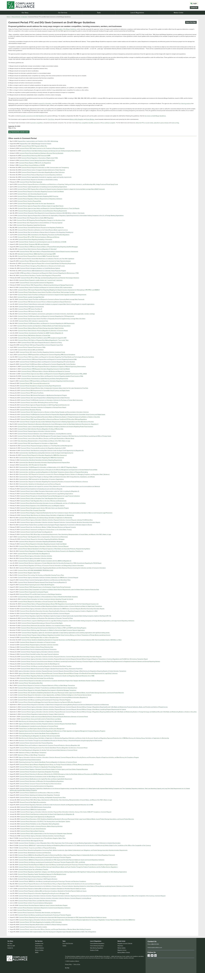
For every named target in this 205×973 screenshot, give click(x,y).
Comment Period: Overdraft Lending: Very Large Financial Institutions (39, 654)
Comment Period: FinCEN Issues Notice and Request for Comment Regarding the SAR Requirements (46, 323)
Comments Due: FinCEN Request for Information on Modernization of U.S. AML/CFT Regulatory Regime (48, 467)
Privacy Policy (68, 964)
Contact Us (194, 7)
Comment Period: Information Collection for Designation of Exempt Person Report (43, 407)
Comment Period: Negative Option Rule (29, 573)
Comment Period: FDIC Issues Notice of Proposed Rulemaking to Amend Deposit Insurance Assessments (49, 251)
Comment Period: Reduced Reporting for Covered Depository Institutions (41, 175)
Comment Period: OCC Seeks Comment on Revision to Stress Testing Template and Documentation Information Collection (54, 412)
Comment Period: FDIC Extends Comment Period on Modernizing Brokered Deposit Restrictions (44, 302)
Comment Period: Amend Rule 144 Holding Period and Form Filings (39, 402)
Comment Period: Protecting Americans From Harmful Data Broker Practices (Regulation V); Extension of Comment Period (53, 748)
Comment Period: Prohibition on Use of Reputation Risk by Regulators (39, 824)
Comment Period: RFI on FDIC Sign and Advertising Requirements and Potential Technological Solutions (50, 278)
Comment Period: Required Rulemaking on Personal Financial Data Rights (42, 623)
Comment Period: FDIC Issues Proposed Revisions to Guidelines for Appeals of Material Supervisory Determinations (53, 366)
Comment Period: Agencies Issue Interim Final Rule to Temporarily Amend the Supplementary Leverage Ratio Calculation (51, 318)
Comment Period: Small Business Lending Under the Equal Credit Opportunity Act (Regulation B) (47, 814)
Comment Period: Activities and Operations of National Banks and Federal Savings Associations (43, 326)
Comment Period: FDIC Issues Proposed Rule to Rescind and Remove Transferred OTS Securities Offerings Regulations (53, 419)
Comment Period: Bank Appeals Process (32, 840)
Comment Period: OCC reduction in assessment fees (33, 321)
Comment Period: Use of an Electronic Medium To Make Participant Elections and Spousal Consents (48, 527)
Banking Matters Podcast (124, 952)
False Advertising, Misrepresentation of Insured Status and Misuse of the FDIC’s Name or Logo (44, 441)
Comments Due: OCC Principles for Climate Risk (32, 465)
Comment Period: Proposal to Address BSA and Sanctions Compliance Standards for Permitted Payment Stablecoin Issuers (52, 888)
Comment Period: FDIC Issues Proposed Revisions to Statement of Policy (41, 342)
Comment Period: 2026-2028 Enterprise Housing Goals (35, 807)
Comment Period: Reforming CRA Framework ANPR (35, 155)
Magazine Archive (122, 950)
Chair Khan (51, 119)
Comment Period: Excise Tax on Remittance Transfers (33, 869)
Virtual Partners (39, 945)
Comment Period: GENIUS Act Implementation (33, 809)
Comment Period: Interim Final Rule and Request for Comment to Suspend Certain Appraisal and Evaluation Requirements (52, 294)
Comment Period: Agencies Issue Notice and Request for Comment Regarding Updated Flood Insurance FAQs (52, 376)
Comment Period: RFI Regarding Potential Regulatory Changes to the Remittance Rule (41, 220)
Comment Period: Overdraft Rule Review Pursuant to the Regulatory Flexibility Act (41, 227)
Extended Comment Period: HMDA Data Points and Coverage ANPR (37, 254)
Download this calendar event (19, 132)
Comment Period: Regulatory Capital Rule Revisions (31, 225)
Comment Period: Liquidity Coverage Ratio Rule (30, 297)
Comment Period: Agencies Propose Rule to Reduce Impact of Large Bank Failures (40, 206)
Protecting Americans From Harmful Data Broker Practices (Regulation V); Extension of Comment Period (48, 762)
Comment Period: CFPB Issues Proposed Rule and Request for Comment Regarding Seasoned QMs (49, 359)
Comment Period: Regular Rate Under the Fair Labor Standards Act (36, 203)
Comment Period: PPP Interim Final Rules (31, 393)
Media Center (178, 13)
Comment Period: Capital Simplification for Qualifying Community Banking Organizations (42, 187)
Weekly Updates (122, 948)
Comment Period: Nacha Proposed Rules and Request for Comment (37, 876)
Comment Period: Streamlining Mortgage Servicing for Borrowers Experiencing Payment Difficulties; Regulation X (49, 702)
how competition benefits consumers (89, 123)
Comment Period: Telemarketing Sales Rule (30, 683)
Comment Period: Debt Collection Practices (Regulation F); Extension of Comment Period (43, 330)
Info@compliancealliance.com (155, 947)
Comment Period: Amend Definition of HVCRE (32, 165)
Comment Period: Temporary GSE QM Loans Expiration (34, 244)
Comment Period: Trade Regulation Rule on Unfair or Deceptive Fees (39, 637)
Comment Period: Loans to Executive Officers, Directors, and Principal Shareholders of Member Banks (46, 438)
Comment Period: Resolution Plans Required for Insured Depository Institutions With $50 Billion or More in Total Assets (51, 213)
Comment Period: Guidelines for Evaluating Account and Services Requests (41, 489)
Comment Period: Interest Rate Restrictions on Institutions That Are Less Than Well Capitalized (47, 258)
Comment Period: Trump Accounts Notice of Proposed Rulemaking (37, 848)
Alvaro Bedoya (90, 119)
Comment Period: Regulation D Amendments (31, 306)
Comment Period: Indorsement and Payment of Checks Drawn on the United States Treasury (46, 529)
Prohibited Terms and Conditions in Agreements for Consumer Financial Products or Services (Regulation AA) (49, 745)
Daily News (120, 945)
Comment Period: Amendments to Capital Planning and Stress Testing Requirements (44, 378)
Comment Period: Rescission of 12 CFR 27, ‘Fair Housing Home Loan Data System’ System (45, 821)
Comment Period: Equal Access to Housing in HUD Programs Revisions (37, 879)
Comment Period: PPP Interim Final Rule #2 (30, 311)
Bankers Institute (39, 950)
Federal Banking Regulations (97, 943)
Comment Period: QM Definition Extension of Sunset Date (34, 335)
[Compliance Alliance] (38, 5)
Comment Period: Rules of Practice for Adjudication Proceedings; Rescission (40, 767)
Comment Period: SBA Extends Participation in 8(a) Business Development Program (43, 395)
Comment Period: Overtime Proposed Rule (29, 201)
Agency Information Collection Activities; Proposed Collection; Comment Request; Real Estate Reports (47, 724)
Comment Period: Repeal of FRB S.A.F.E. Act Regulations (35, 163)
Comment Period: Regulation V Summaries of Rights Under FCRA (39, 158)
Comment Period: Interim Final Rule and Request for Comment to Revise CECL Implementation (45, 287)
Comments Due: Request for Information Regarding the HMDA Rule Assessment (41, 457)
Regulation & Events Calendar (125, 943)
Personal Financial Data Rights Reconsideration (33, 802)
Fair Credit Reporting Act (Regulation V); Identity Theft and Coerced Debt (39, 736)
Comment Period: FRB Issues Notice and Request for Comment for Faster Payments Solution (45, 261)
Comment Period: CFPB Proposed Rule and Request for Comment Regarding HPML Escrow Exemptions (46, 354)
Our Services (62, 13)
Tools (99, 13)
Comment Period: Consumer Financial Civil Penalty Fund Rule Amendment (40, 784)
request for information (45, 103)
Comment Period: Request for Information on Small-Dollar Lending (39, 179)
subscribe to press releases (161, 123)
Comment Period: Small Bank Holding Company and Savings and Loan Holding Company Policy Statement (51, 151)
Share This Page (191, 22)
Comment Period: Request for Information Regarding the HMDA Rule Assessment (44, 455)
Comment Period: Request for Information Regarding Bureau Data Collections (43, 172)
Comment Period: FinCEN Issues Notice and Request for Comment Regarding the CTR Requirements (46, 316)
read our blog (175, 123)
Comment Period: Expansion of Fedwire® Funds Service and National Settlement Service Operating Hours (47, 688)
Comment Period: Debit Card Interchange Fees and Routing (36, 678)
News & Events (16, 17)
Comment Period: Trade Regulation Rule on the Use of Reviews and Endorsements (43, 501)
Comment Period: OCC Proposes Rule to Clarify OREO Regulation (35, 218)
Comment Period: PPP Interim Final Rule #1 (30, 309)
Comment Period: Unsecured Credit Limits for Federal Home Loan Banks (41, 719)
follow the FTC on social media (144, 123)
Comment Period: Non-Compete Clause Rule (32, 510)
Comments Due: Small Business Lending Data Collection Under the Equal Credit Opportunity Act (46, 453)
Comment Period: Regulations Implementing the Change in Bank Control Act (42, 714)
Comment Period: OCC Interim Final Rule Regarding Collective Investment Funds (42, 352)
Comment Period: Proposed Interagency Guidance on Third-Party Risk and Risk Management (46, 446)
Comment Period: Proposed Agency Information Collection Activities (37, 431)
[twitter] (152, 955)
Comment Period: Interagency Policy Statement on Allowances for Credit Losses (42, 266)
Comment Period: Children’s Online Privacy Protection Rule (36, 647)
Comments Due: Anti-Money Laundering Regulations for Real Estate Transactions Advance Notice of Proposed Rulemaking (53, 472)
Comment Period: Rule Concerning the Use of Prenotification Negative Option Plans (42, 838)
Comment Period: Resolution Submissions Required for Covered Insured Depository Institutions (43, 908)
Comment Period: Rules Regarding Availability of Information (35, 239)
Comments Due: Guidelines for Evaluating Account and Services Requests (40, 484)
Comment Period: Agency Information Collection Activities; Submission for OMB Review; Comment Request (48, 577)
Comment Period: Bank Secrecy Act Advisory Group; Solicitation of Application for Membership (47, 515)
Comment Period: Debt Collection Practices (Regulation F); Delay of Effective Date (40, 429)
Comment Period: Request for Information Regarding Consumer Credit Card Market (40, 191)
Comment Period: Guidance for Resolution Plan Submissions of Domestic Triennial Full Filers (47, 618)
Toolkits (64, 945)
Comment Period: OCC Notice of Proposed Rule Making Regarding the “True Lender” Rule (43, 340)
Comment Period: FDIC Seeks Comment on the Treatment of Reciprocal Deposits (42, 148)
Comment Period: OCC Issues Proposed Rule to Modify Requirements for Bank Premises (45, 398)
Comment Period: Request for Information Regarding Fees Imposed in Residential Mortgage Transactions (47, 690)
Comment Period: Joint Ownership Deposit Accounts (32, 194)
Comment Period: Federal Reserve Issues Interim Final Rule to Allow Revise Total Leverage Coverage (46, 292)
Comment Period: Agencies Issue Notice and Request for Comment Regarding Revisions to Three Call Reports (48, 208)
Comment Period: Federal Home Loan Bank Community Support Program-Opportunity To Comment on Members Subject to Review (55, 525)
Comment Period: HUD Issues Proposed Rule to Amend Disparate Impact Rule (41, 345)
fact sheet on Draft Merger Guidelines (155, 116)
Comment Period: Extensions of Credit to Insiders (33, 927)
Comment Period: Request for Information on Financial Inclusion (38, 642)
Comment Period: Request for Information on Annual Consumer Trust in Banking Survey (42, 601)
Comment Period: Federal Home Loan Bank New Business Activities (37, 900)
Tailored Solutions (39, 948)
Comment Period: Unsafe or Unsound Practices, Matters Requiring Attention (41, 826)
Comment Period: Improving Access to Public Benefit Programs (36, 585)
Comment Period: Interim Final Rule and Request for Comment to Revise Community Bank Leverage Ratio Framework (51, 299)
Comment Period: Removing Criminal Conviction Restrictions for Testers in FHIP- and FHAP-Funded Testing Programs (53, 628)
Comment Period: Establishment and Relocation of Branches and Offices (39, 792)
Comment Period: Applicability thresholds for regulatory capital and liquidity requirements (46, 177)
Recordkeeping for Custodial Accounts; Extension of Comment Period (38, 726)
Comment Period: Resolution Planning (30, 410)
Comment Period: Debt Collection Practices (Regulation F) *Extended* (37, 249)
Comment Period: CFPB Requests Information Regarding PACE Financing (37, 196)
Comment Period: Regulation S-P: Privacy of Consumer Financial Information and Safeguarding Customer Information (51, 565)
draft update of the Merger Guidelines (65, 29)
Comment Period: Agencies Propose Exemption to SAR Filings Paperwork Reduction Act (44, 405)
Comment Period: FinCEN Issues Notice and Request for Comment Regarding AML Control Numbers (48, 364)
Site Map (67, 968)
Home (8, 17)
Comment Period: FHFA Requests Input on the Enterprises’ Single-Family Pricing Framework (45, 587)
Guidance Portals (94, 950)
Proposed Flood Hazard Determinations (30, 760)
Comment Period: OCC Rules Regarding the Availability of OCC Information (40, 922)
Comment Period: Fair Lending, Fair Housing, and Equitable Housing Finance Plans (41, 575)
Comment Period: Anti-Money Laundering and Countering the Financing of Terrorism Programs (44, 700)
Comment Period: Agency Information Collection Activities (35, 556)
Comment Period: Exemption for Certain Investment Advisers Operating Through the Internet (47, 599)
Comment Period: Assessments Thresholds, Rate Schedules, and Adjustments (38, 912)
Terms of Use (77, 964)
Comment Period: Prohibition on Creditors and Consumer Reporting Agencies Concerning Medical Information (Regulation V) (53, 697)
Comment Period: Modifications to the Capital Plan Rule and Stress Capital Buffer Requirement (45, 779)
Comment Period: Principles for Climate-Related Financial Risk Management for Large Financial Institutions (50, 496)
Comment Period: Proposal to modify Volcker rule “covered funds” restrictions (40, 280)
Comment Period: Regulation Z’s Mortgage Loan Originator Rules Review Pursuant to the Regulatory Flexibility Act (51, 551)
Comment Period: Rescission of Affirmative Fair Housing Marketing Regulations (41, 781)
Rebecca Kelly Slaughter (76, 119)
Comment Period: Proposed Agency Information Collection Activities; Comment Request (43, 546)
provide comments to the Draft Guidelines (33, 116)
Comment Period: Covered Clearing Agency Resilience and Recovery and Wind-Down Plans (44, 580)
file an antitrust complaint (108, 123)
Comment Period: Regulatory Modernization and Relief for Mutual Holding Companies (43, 924)
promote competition (37, 123)
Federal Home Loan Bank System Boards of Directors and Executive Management (41, 728)
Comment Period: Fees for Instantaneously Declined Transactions (38, 649)
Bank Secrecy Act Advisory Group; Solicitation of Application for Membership (40, 721)
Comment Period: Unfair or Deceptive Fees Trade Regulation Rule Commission (42, 498)
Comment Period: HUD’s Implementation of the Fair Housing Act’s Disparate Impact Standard (46, 833)
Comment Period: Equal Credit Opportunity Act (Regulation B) (37, 816)
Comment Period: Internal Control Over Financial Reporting (36, 743)
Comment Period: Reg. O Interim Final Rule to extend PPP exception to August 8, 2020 (42, 338)
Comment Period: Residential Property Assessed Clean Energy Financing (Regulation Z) (42, 582)
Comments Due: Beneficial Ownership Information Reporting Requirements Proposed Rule (44, 462)
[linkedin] (155, 955)
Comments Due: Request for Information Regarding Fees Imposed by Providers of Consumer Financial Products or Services (53, 481)
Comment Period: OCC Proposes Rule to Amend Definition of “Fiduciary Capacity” (40, 223)
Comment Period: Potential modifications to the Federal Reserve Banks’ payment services (43, 230)
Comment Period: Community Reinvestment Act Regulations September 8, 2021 (43, 448)
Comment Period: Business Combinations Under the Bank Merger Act (40, 664)
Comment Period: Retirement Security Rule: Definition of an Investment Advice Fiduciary (46, 625)
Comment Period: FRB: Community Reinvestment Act (35, 383)
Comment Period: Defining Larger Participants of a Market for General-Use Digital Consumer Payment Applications (53, 630)
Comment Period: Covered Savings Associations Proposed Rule (37, 160)
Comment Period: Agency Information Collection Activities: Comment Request (43, 836)
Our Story (25, 13)
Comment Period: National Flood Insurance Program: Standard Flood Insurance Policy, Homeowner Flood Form (51, 668)
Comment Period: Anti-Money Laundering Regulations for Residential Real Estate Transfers (46, 666)
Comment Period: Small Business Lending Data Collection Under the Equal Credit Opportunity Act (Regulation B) (52, 450)
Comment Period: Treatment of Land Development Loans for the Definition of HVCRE (42, 242)
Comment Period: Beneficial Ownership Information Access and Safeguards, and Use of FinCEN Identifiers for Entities (53, 503)
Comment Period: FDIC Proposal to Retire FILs (34, 146)
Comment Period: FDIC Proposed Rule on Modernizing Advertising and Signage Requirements (47, 285)
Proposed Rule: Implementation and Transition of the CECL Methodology (37, 141)
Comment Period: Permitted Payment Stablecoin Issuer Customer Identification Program (43, 905)
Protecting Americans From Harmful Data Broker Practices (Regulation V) (39, 733)
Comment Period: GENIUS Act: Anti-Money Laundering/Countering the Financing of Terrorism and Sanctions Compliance (52, 881)
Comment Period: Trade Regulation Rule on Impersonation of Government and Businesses (42, 537)
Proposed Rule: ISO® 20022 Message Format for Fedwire (35, 143)
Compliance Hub (39, 943)
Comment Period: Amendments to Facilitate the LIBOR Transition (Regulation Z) (41, 333)
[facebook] (149, 955)
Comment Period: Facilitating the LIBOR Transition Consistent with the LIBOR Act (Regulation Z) (44, 561)
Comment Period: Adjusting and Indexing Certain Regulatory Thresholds (39, 795)
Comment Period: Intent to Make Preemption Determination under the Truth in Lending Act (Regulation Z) (49, 491)
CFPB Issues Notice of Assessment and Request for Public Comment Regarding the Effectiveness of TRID (49, 273)
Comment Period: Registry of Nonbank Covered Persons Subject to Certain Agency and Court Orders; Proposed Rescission (53, 769)
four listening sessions (185, 103)
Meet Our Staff (11, 945)
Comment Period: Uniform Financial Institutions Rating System (35, 903)
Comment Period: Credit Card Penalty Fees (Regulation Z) (36, 532)
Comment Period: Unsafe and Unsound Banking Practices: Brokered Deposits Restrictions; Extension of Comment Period (54, 716)
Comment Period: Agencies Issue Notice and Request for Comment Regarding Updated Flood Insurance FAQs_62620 (54, 374)
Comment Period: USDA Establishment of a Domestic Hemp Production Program (43, 271)
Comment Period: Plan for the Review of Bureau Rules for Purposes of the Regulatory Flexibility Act (45, 232)
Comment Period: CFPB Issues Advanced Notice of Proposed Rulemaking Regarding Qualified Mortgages (48, 247)
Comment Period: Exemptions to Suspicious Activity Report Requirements (40, 386)
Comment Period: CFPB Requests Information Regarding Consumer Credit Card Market (45, 369)
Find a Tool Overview (68, 943)
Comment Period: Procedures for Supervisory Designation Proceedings (39, 772)
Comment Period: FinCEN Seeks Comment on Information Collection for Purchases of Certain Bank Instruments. (51, 400)
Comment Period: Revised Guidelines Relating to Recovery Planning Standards (41, 153)
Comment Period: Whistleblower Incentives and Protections (34, 852)
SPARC (36, 952)
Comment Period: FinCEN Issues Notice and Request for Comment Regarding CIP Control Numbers (47, 362)
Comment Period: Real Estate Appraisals (31, 182)
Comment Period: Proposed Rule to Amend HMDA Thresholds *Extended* (38, 256)
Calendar (24, 17)
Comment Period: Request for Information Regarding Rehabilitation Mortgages (42, 539)
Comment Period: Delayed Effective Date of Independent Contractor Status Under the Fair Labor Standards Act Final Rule (54, 388)
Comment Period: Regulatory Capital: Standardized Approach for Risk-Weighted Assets (42, 874)
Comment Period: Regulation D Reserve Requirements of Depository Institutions (39, 199)
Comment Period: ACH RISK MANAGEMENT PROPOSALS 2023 (35, 570)
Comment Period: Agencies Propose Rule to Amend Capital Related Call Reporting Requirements (48, 263)
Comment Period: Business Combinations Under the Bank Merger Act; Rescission (42, 776)
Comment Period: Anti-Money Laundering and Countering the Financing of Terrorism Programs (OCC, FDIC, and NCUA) (51, 862)
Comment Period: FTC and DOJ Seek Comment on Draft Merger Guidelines (40, 594)
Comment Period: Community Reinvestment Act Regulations (36, 282)
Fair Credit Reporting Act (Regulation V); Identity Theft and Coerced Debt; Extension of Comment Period (48, 750)
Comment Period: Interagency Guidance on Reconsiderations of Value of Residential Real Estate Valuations (48, 597)
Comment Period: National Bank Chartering (32, 831)
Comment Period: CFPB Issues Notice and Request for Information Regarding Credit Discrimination (46, 381)
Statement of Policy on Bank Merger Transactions (32, 752)
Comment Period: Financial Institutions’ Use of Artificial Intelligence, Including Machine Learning (44, 433)
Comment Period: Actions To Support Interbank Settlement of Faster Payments (43, 170)
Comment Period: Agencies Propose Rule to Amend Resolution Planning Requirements (42, 211)
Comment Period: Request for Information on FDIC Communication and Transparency (45, 167)
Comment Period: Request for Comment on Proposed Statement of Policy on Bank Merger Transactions (46, 685)
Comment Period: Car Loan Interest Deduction (33, 829)
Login (195, 3)
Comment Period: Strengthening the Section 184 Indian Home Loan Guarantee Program (44, 508)
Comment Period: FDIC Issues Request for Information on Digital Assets (37, 443)
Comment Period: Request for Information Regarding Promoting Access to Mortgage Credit (43, 893)
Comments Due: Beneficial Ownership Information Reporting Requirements (41, 460)
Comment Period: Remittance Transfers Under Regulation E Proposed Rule (40, 275)
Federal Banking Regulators (97, 945)
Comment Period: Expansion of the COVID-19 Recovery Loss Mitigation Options (42, 505)
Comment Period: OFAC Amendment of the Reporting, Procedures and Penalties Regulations (43, 234)
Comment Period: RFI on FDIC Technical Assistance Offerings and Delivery (38, 237)
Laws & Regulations (137, 13)
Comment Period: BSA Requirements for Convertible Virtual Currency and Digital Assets (45, 390)
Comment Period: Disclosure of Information (29, 910)
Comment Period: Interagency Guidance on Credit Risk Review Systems (40, 268)
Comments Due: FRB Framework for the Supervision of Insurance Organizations (41, 479)
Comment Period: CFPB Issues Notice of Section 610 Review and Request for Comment (45, 371)
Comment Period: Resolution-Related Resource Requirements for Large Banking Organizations (46, 493)
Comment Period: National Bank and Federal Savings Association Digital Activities (41, 328)
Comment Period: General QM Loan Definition (31, 350)
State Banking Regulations (96, 948)
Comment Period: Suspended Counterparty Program (33, 592)
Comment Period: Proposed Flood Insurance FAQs (31, 347)
